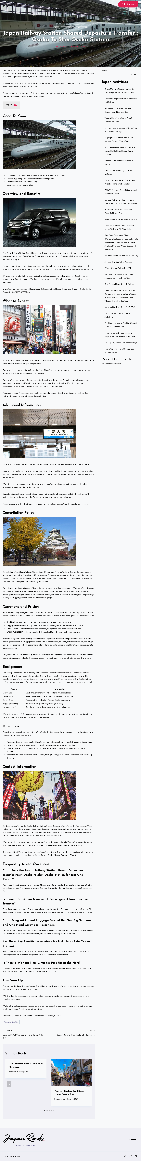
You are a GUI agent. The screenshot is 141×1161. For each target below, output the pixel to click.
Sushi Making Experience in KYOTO (120, 307)
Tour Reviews (81, 27)
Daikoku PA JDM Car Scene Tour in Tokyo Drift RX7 (23, 1034)
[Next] (88, 1084)
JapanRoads (63, 46)
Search (105, 70)
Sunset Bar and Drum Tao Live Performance (76, 1033)
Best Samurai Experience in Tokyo (119, 284)
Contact (109, 4)
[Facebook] (125, 1156)
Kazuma (13, 1071)
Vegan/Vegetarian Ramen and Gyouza (121, 219)
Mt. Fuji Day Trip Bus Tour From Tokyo (121, 342)
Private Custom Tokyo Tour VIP (118, 268)
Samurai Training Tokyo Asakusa (118, 262)
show (15, 105)
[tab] (44, 1110)
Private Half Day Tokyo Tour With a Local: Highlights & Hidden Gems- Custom (120, 151)
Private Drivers (67, 27)
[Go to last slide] (9, 1084)
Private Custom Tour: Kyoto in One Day (121, 255)
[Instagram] (136, 1156)
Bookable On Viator (11, 1022)
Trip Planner (128, 4)
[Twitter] (130, 1156)
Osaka (56, 27)
